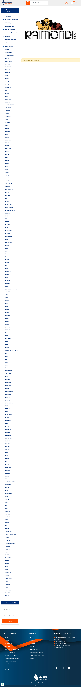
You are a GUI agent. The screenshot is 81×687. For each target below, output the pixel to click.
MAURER (7, 379)
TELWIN (7, 537)
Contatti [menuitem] (32, 658)
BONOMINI (8, 140)
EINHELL (7, 239)
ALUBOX (7, 102)
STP (6, 526)
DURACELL (8, 225)
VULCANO (8, 593)
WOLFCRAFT (8, 52)
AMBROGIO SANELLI (10, 482)
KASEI (6, 341)
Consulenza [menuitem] (8, 644)
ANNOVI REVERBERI (10, 105)
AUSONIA (7, 122)
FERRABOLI (8, 271)
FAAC (6, 251)
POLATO (7, 432)
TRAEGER (7, 546)
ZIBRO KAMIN (8, 61)
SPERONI (7, 517)
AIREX (6, 90)
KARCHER (7, 70)
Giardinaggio (8, 23)
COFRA (7, 175)
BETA (6, 134)
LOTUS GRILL (8, 371)
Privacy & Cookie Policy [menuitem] (37, 655)
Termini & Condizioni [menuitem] (36, 652)
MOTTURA (8, 400)
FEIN (6, 265)
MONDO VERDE (9, 391)
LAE (6, 359)
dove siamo (59, 647)
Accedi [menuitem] (32, 638)
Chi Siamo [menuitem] (7, 638)
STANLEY (7, 520)
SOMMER (7, 511)
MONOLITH (8, 394)
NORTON (7, 73)
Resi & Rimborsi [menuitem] (34, 649)
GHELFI (7, 303)
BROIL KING (8, 149)
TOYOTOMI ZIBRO (10, 543)
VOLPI (6, 587)
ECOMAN (7, 233)
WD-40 (7, 596)
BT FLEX (7, 151)
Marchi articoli (9, 46)
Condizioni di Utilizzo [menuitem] (36, 682)
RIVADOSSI (8, 467)
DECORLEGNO (9, 207)
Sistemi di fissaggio (10, 39)
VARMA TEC (8, 572)
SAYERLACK (8, 485)
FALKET (7, 260)
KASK (6, 344)
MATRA (7, 376)
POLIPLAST (8, 435)
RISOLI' (7, 464)
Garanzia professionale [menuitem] (11, 649)
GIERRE (7, 309)
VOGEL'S (7, 584)
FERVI (6, 277)
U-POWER (8, 558)
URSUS (7, 564)
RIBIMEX (7, 458)
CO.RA (7, 172)
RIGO (6, 461)
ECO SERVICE (8, 230)
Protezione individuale (11, 33)
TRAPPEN (7, 549)
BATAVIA (7, 131)
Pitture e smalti (9, 26)
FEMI (6, 268)
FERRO (7, 274)
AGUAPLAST (8, 87)
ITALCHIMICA (8, 339)
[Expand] (3, 16)
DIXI (6, 219)
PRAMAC (7, 441)
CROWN (7, 195)
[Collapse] (3, 46)
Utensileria (8, 16)
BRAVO (7, 146)
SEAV (6, 490)
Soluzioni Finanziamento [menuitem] (11, 658)
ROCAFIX (7, 473)
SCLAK (7, 488)
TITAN (6, 76)
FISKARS (7, 286)
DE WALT (7, 201)
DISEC (6, 216)
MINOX (7, 388)
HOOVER (7, 330)
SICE (6, 496)
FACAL (7, 254)
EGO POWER (8, 236)
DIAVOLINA (8, 213)
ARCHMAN (8, 108)
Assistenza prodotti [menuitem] (10, 655)
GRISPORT (8, 315)
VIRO (6, 581)
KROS (6, 356)
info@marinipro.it (61, 643)
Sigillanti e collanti (10, 29)
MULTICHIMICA (9, 403)
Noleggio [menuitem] (7, 647)
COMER (7, 78)
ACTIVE (7, 84)
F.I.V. (6, 248)
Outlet (6, 43)
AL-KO (7, 93)
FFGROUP (7, 280)
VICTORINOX (8, 578)
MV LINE (7, 406)
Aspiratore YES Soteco (11, 350)
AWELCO (7, 125)
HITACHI (7, 327)
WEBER (7, 49)
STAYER (7, 523)
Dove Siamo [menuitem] (8, 670)
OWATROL (8, 429)
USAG (6, 566)
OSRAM (7, 426)
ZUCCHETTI (8, 64)
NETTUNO (7, 409)
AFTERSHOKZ (8, 116)
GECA (6, 298)
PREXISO (7, 444)
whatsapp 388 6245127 (63, 645)
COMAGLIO (8, 178)
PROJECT (7, 447)
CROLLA (7, 192)
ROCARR (7, 476)
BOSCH (7, 143)
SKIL (6, 505)
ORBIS (6, 423)
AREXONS (7, 111)
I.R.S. (6, 333)
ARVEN (7, 114)
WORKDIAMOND (9, 55)
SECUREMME (8, 493)
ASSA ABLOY (8, 374)
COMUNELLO (8, 184)
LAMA (6, 362)
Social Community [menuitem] (10, 661)
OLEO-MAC (8, 420)
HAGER (7, 318)
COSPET (7, 187)
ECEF (6, 227)
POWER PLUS (8, 438)
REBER (6, 455)
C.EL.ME (7, 154)
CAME (6, 157)
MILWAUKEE (8, 382)
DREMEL (7, 222)
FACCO (7, 257)
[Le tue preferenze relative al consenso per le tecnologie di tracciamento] (2, 684)
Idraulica (7, 36)
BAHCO (7, 128)
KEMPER (7, 347)
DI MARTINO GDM (10, 210)
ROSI (6, 479)
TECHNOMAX (8, 531)
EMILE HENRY (8, 242)
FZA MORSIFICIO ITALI (11, 289)
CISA (6, 169)
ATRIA (6, 119)
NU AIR (7, 417)
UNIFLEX (7, 555)
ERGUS (7, 245)
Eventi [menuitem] (6, 664)
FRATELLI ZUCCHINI (10, 67)
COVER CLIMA (9, 189)
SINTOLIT (7, 499)
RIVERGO (7, 470)
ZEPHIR (7, 58)
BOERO (7, 137)
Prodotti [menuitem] (32, 644)
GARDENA (7, 292)
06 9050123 (61, 641)
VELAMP (7, 575)
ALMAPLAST (8, 99)
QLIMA (7, 450)
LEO (6, 368)
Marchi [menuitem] (32, 647)
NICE (6, 412)
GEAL (6, 295)
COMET (7, 181)
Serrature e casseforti (11, 19)
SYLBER (7, 528)
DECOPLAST (8, 204)
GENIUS (7, 301)
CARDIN (7, 160)
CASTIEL (7, 163)
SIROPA (7, 502)
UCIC (6, 552)
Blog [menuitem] (5, 667)
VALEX (7, 569)
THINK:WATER (8, 540)
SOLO (6, 508)
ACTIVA (7, 81)
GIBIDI (6, 306)
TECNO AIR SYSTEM (10, 534)
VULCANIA (8, 590)
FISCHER (7, 283)
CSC (6, 198)
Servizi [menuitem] (6, 641)
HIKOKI (7, 324)
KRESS (6, 353)
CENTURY (7, 166)
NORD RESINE (8, 414)
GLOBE (7, 312)
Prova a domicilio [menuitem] (9, 652)
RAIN (6, 452)
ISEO (6, 336)
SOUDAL (7, 514)
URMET (7, 561)
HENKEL (7, 321)
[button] (28, 3)
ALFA (6, 96)
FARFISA (7, 263)
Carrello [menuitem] (32, 641)
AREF (6, 365)
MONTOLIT (8, 397)
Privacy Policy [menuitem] (45, 682)
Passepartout (46, 686)
